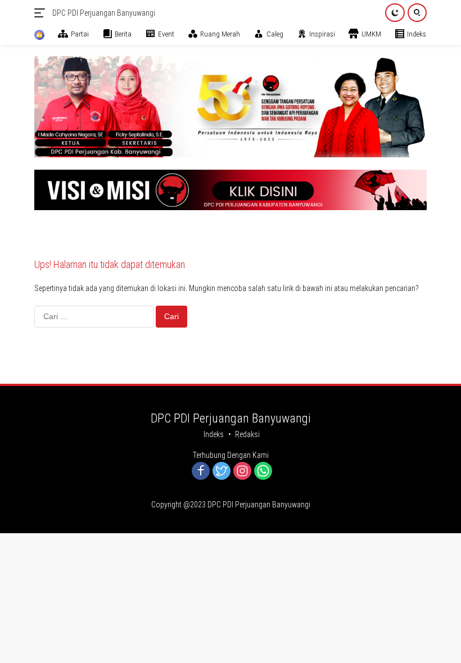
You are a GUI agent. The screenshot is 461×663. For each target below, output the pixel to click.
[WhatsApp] (263, 472)
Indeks (214, 434)
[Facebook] (201, 472)
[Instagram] (242, 472)
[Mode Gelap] (395, 12)
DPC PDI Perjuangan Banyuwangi (103, 12)
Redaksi (247, 434)
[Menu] (41, 12)
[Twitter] (222, 472)
